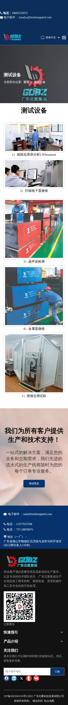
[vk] (36, 678)
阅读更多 (34, 483)
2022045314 (17, 696)
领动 (35, 701)
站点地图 (49, 701)
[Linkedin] (14, 678)
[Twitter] (21, 678)
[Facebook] (6, 678)
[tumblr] (29, 678)
